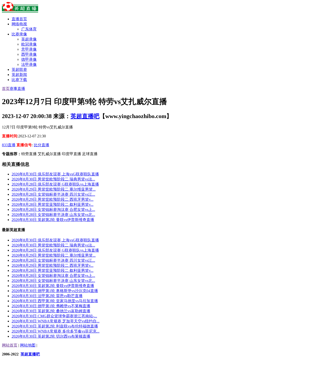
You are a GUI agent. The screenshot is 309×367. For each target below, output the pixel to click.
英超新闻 (19, 75)
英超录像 (29, 39)
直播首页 (19, 19)
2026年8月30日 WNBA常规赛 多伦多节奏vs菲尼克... (55, 331)
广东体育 (29, 29)
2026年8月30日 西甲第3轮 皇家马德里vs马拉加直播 (55, 301)
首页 (6, 89)
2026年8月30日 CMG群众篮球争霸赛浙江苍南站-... (54, 316)
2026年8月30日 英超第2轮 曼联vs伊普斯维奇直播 (53, 220)
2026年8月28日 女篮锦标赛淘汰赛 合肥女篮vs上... (53, 209)
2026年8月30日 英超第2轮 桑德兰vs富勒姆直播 (51, 311)
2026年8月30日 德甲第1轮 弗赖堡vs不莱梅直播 (51, 306)
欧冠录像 (29, 44)
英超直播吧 (84, 116)
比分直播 (41, 145)
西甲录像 (29, 54)
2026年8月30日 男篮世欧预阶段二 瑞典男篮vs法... (53, 179)
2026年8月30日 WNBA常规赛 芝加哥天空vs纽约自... (55, 321)
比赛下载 (19, 80)
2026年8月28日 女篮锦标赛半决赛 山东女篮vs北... (53, 215)
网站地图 (27, 345)
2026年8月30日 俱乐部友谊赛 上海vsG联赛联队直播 (55, 174)
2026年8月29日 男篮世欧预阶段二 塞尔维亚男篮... (54, 189)
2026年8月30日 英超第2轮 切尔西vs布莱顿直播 (51, 336)
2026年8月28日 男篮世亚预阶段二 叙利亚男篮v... (52, 204)
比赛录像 (19, 34)
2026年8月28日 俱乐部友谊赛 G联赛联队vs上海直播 (55, 184)
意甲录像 (29, 49)
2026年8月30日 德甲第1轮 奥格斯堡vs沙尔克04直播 (55, 291)
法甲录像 (29, 64)
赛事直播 (17, 89)
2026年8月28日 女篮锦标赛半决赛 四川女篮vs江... (53, 194)
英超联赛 (19, 69)
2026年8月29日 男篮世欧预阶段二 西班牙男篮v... (52, 199)
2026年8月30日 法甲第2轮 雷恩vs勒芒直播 (47, 296)
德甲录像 (29, 59)
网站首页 (9, 345)
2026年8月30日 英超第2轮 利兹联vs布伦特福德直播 (55, 326)
